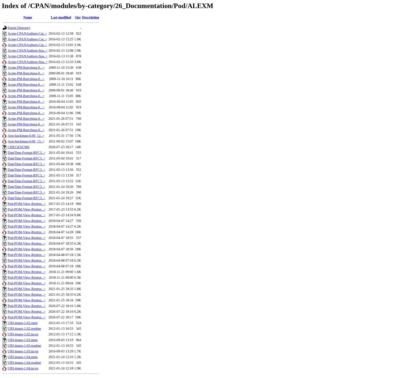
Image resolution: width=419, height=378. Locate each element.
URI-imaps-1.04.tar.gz (23, 368)
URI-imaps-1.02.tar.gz (23, 334)
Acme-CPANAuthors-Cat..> (27, 33)
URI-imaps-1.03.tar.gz (23, 351)
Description (90, 17)
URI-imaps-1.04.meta (23, 357)
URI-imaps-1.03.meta (23, 340)
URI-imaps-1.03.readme (24, 345)
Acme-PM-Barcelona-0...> (26, 67)
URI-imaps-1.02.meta (23, 323)
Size (78, 17)
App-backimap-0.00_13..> (26, 141)
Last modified (61, 17)
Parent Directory (19, 28)
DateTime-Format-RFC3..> (26, 153)
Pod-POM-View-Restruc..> (27, 204)
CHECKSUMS (18, 147)
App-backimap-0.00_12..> (26, 135)
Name (27, 17)
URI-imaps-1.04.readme (24, 362)
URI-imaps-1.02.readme (24, 328)
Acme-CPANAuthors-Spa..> (28, 50)
